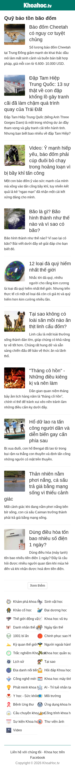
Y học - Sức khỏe (25, 696)
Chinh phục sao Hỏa (56, 636)
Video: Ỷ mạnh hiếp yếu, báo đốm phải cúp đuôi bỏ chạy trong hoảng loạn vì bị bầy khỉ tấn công (37, 160)
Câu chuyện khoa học (25, 713)
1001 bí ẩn (20, 636)
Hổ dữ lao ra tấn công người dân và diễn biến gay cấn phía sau (49, 431)
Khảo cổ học (22, 610)
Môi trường (52, 696)
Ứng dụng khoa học (56, 704)
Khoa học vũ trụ (56, 619)
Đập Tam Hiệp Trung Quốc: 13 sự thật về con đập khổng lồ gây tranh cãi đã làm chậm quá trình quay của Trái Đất (36, 93)
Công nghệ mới (24, 679)
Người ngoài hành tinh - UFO (56, 644)
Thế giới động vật (25, 619)
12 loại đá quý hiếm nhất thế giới (50, 267)
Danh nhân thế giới (25, 627)
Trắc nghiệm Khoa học (25, 653)
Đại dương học (55, 610)
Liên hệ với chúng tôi (25, 752)
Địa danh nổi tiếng (25, 670)
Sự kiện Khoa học (25, 721)
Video (17, 730)
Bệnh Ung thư (23, 704)
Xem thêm (37, 585)
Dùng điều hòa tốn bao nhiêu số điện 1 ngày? (49, 538)
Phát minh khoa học (25, 687)
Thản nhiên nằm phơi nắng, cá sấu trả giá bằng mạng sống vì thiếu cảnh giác (36, 486)
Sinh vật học (53, 601)
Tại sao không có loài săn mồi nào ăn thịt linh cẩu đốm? (50, 320)
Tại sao (49, 661)
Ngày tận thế (53, 627)
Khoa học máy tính (56, 679)
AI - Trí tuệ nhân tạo (56, 687)
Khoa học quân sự (56, 653)
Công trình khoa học (56, 713)
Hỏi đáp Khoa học (56, 670)
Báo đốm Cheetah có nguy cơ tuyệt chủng (48, 33)
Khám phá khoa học (25, 601)
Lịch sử (18, 661)
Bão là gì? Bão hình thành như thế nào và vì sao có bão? (49, 221)
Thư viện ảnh (54, 721)
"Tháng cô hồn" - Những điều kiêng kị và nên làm (48, 377)
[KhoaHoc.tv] (37, 5)
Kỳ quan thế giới (25, 644)
